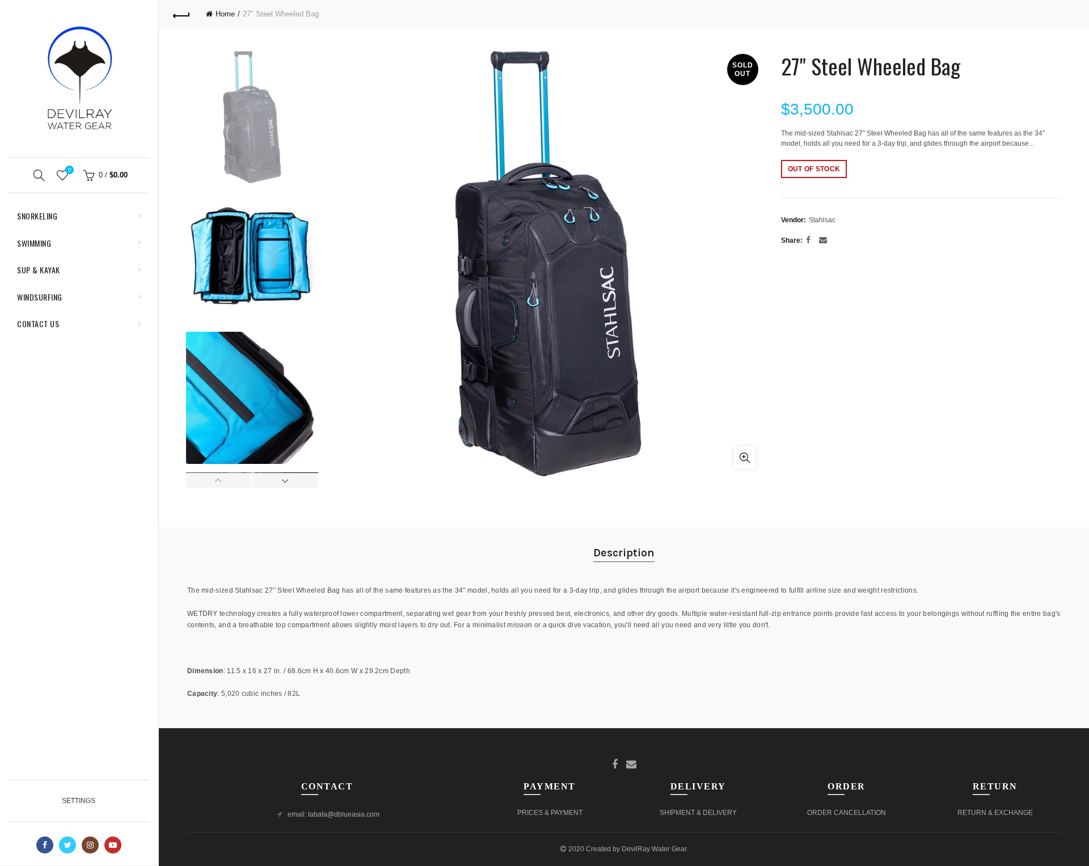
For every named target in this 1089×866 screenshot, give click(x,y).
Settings (78, 801)
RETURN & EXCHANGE (995, 813)
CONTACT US (38, 323)
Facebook (44, 845)
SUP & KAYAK (38, 270)
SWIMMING (34, 243)
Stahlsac (822, 220)
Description (624, 552)
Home (225, 14)
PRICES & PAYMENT (550, 813)
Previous (219, 480)
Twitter (67, 845)
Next (285, 480)
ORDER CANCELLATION (846, 813)
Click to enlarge (744, 457)
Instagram (90, 845)
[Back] (181, 14)
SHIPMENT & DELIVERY (698, 813)
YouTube (112, 845)
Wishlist (69, 170)
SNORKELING (37, 216)
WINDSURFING (39, 297)
